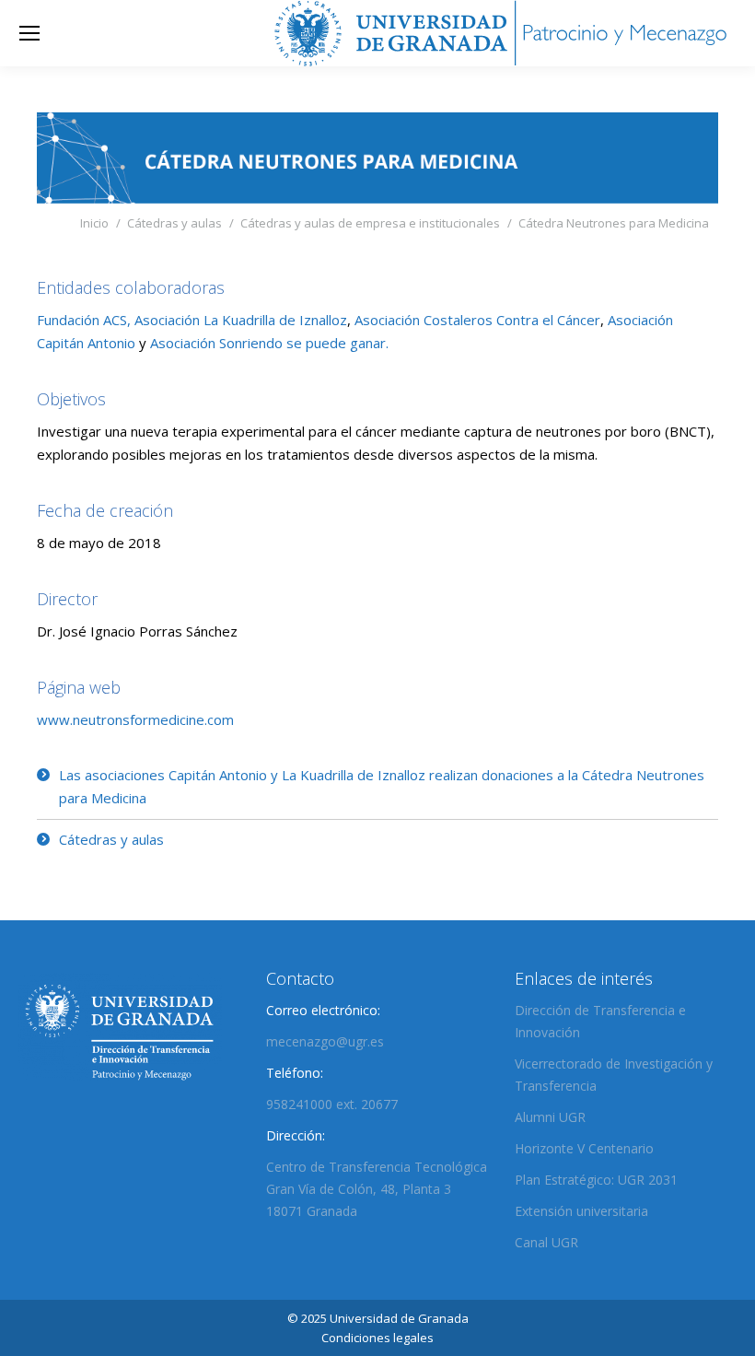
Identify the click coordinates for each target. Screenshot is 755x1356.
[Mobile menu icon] (29, 33)
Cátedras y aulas (111, 839)
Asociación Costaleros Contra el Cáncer (477, 319)
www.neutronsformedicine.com (135, 719)
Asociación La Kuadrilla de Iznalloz (240, 319)
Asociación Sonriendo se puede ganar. (269, 342)
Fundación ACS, (84, 319)
